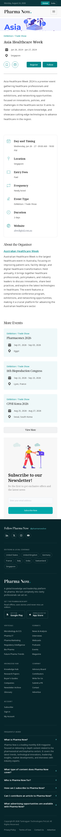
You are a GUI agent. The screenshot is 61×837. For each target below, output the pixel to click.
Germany (46, 555)
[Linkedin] (7, 535)
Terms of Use (25, 830)
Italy (19, 560)
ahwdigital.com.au (23, 231)
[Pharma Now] (17, 11)
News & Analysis (39, 631)
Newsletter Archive (12, 687)
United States (12, 555)
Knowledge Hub (11, 669)
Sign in (7, 711)
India (53, 3)
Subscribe (8, 707)
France (9, 560)
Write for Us (37, 678)
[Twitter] (14, 535)
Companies (9, 683)
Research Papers (11, 673)
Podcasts (36, 645)
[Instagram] (21, 535)
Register (34, 64)
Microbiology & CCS (12, 631)
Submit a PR (37, 683)
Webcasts (36, 640)
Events (35, 649)
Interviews (37, 635)
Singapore (10, 566)
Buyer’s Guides (11, 678)
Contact (35, 687)
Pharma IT (8, 635)
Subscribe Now (30, 510)
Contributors (38, 673)
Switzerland (40, 560)
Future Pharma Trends (14, 654)
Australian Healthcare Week (21, 251)
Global (45, 3)
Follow (50, 64)
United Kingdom (30, 555)
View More (30, 430)
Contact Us (39, 830)
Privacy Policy (10, 830)
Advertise (36, 692)
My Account (9, 716)
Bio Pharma (9, 649)
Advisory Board (39, 669)
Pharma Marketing (12, 640)
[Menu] (54, 11)
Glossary (8, 692)
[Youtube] (28, 535)
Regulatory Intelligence (14, 645)
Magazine (36, 654)
